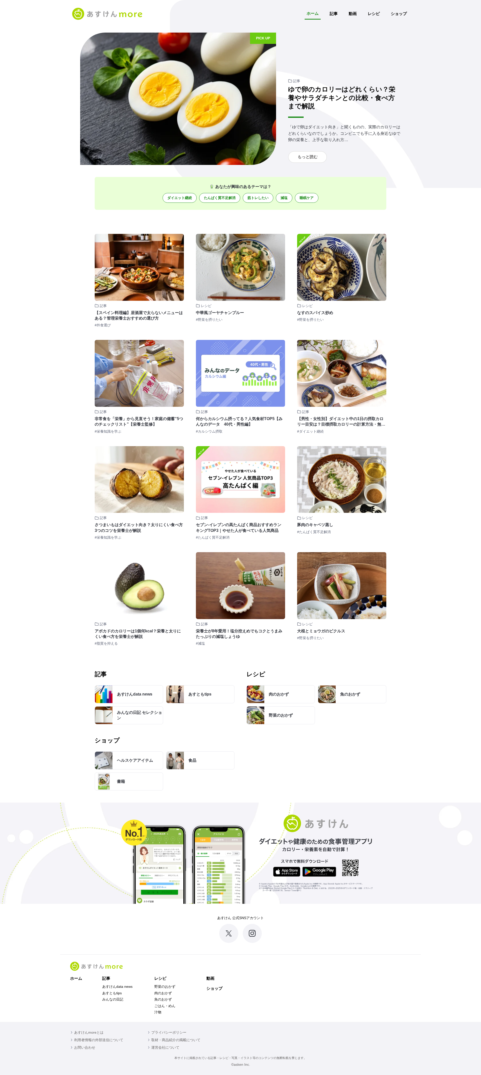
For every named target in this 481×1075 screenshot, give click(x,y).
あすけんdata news (117, 987)
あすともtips (112, 993)
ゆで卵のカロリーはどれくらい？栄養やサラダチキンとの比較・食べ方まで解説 (341, 97)
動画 (353, 14)
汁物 (157, 1012)
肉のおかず (163, 993)
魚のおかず (163, 999)
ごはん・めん (164, 1006)
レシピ (374, 14)
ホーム (313, 13)
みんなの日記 (112, 999)
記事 (334, 14)
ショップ (399, 14)
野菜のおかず (164, 987)
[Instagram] (252, 933)
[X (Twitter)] (228, 933)
